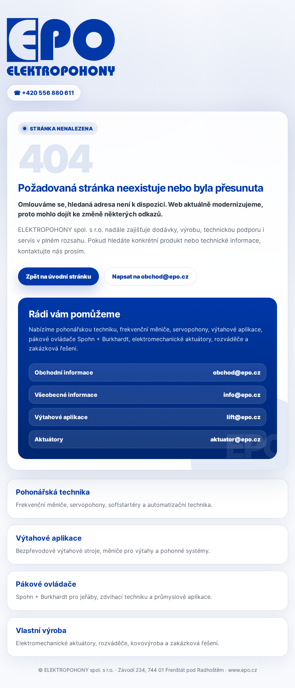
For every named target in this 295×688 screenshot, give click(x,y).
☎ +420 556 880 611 (44, 92)
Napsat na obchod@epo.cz (150, 276)
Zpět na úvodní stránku (58, 276)
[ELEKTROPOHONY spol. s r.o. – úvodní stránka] (61, 47)
